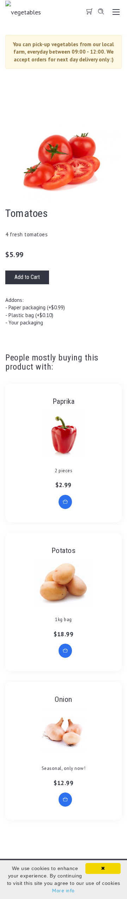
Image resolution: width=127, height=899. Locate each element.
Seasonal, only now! (64, 768)
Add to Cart (27, 277)
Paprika (64, 401)
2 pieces (63, 471)
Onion (63, 699)
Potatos (64, 550)
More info (63, 890)
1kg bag (63, 619)
